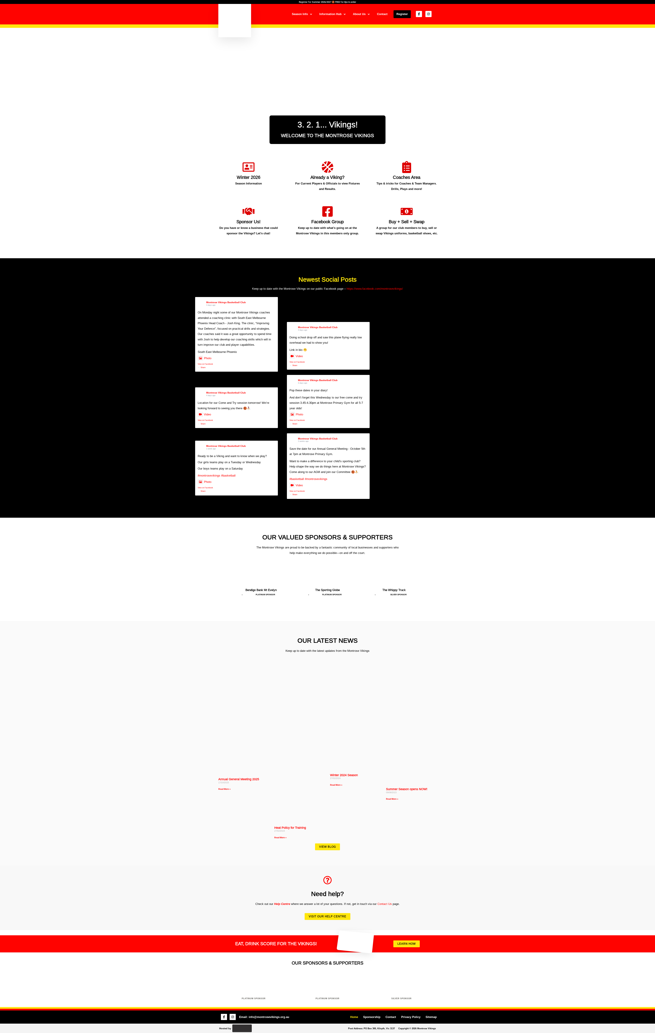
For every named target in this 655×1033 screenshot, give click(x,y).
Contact (382, 14)
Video (299, 356)
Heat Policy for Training (290, 827)
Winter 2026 (248, 177)
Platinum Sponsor (254, 998)
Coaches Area (406, 177)
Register (402, 14)
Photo (207, 358)
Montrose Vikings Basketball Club (226, 302)
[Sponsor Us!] (248, 211)
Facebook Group (327, 221)
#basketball (228, 475)
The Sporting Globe (327, 590)
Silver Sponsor (401, 998)
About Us (359, 14)
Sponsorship (371, 1017)
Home (354, 1017)
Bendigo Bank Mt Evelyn (261, 590)
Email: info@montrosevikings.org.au (264, 1017)
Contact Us (384, 904)
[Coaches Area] (406, 167)
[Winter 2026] (248, 167)
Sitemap (431, 1017)
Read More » (224, 789)
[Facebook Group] (327, 211)
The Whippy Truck (394, 590)
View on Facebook (205, 364)
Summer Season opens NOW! (406, 789)
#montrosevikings (209, 475)
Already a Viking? (327, 177)
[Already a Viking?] (327, 167)
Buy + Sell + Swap (406, 221)
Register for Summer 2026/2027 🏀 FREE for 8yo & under (327, 2)
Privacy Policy (410, 1017)
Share (203, 367)
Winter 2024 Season (344, 775)
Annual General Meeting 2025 (238, 779)
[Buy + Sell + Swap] (406, 211)
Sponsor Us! (248, 221)
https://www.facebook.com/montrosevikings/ (375, 288)
